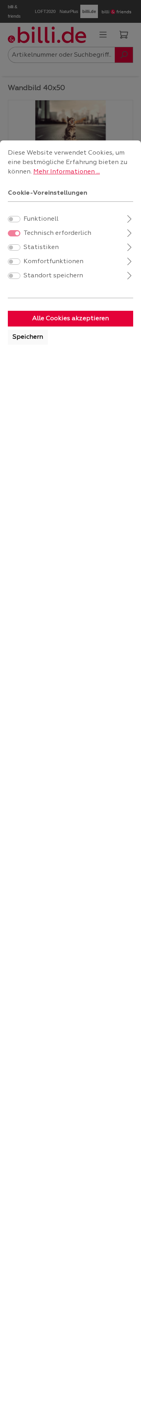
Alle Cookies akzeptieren (70, 318)
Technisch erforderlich (57, 233)
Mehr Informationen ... (66, 172)
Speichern (28, 337)
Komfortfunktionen (53, 261)
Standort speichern (53, 276)
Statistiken (41, 247)
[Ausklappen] (129, 218)
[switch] (14, 219)
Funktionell (41, 219)
